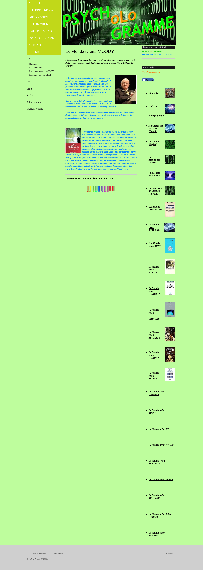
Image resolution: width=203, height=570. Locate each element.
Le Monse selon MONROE (157, 462)
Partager (149, 80)
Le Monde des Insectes (154, 160)
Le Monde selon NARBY (162, 444)
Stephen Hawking (154, 192)
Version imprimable (40, 554)
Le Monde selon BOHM (155, 208)
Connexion (170, 554)
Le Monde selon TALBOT (157, 534)
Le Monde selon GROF (161, 429)
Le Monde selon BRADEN (157, 393)
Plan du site (58, 554)
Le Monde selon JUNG (155, 245)
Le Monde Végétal (154, 143)
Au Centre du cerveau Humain (156, 128)
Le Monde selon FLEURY (154, 269)
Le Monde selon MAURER (157, 496)
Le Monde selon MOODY (157, 411)
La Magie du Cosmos (154, 174)
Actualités (154, 93)
